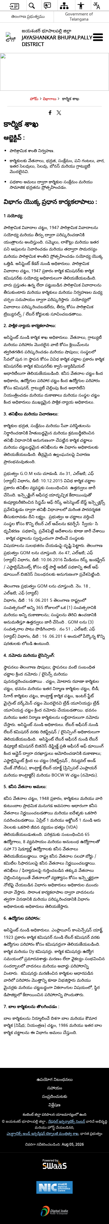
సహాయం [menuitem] (54, 1088)
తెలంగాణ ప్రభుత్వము (28, 16)
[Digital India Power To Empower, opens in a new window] (54, 1212)
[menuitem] (14, 5)
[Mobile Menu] (98, 37)
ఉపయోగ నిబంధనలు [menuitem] (55, 1079)
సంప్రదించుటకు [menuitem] (54, 1096)
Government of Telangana (79, 16)
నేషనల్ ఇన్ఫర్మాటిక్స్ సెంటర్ (66, 1121)
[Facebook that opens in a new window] (50, 113)
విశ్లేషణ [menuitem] (54, 1105)
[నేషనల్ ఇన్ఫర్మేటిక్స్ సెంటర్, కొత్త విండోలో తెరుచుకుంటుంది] (54, 1188)
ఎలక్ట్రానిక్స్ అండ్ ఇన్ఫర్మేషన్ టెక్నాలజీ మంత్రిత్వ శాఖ (42, 1133)
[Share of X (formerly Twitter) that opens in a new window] (59, 113)
